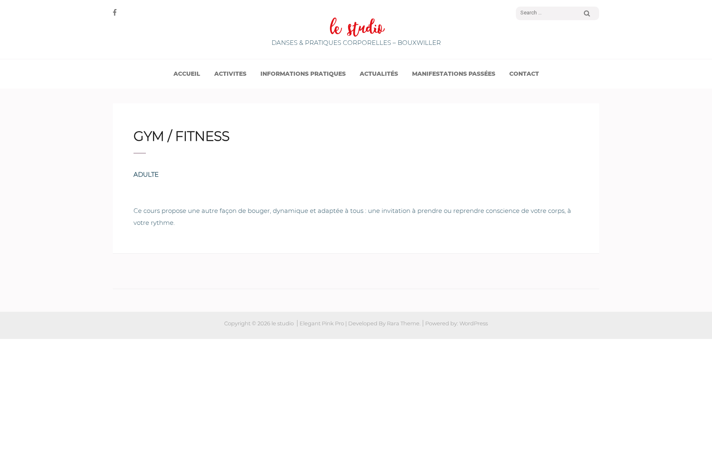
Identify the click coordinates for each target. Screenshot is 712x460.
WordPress (473, 323)
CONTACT (524, 73)
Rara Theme (403, 323)
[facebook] (115, 12)
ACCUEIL (186, 73)
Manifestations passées (453, 73)
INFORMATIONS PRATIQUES (303, 73)
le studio (356, 28)
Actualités (379, 73)
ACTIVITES (230, 73)
